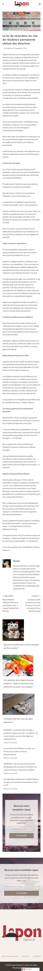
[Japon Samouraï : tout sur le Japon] (21, 4)
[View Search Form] (3, 4)
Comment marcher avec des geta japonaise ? (18, 720)
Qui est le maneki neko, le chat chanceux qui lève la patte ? (21, 646)
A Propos (37, 956)
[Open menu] (39, 4)
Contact (25, 956)
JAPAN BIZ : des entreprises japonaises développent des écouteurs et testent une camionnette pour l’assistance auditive (20, 767)
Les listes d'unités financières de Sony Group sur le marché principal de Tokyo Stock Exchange (32, 603)
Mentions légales (10, 956)
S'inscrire (21, 835)
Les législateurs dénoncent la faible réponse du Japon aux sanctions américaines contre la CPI (21, 782)
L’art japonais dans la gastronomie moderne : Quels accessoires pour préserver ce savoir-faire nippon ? (19, 683)
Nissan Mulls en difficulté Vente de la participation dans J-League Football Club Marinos (11, 603)
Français (28, 969)
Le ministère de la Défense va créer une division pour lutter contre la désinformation (19, 751)
